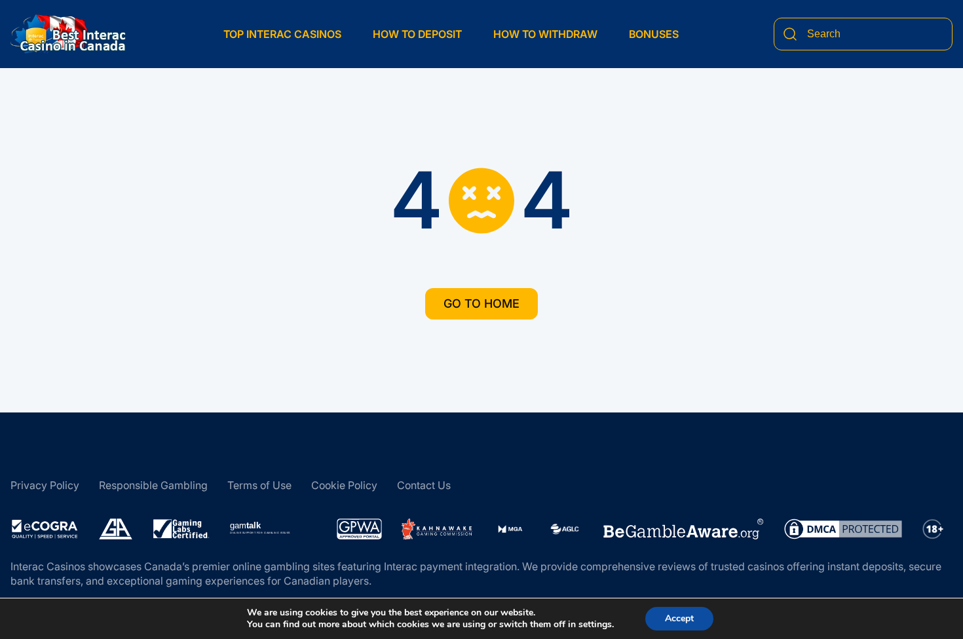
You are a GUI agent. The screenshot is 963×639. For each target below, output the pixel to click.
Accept (679, 618)
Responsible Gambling (153, 485)
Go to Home (481, 303)
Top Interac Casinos (282, 34)
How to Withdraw (545, 34)
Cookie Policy (344, 485)
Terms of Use (259, 485)
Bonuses (654, 34)
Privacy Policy (44, 485)
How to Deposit (417, 34)
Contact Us (424, 485)
